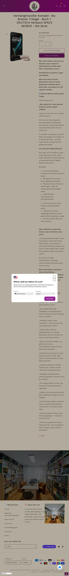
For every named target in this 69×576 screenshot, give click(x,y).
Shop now (50, 298)
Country (16, 291)
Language (38, 291)
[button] (59, 567)
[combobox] (20, 294)
